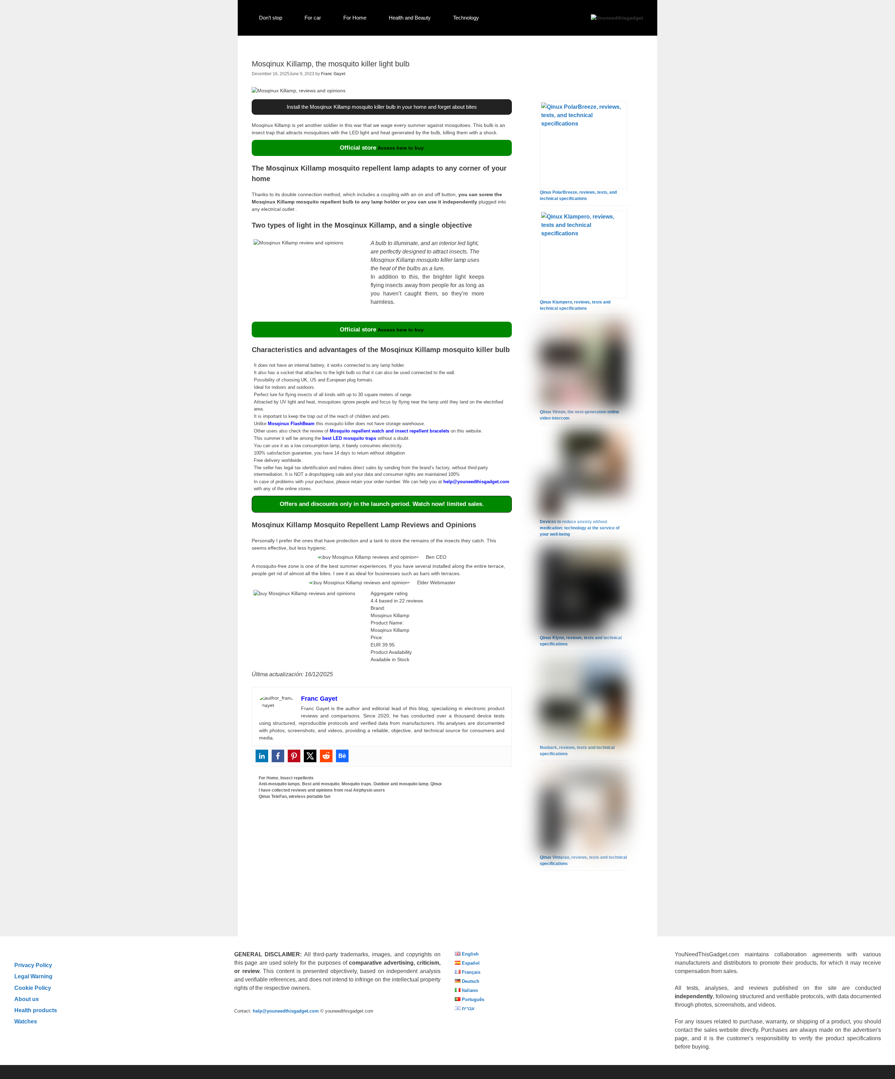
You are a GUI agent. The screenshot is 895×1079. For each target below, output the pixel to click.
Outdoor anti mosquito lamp (400, 783)
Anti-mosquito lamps (279, 783)
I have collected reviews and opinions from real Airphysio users (322, 790)
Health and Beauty (410, 18)
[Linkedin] (262, 756)
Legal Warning (33, 976)
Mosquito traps (356, 783)
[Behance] (342, 756)
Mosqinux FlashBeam (291, 423)
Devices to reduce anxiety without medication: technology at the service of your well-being (580, 528)
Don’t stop (270, 18)
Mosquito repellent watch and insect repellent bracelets (389, 431)
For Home (354, 18)
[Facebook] (278, 756)
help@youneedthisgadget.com (476, 481)
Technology (466, 18)
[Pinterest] (294, 756)
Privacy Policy (33, 965)
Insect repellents (297, 778)
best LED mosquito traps (349, 438)
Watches (25, 1021)
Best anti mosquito (320, 783)
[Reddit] (326, 756)
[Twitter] (310, 756)
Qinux (436, 783)
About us (26, 999)
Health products (35, 1010)
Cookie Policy (32, 988)
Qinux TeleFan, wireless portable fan (294, 796)
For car (313, 18)
